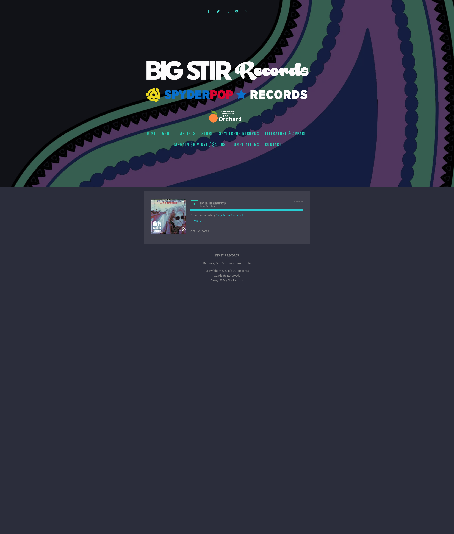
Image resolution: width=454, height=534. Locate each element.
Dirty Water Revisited (229, 215)
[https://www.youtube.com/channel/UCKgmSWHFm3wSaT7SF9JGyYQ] (236, 11)
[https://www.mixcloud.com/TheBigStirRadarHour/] (246, 11)
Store (207, 133)
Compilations (245, 144)
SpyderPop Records (239, 133)
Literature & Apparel (286, 133)
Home (151, 133)
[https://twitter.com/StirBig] (218, 11)
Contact (273, 144)
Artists (188, 133)
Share (200, 221)
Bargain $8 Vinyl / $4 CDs (199, 144)
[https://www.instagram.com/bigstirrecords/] (227, 11)
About (168, 133)
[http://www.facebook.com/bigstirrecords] (208, 11)
